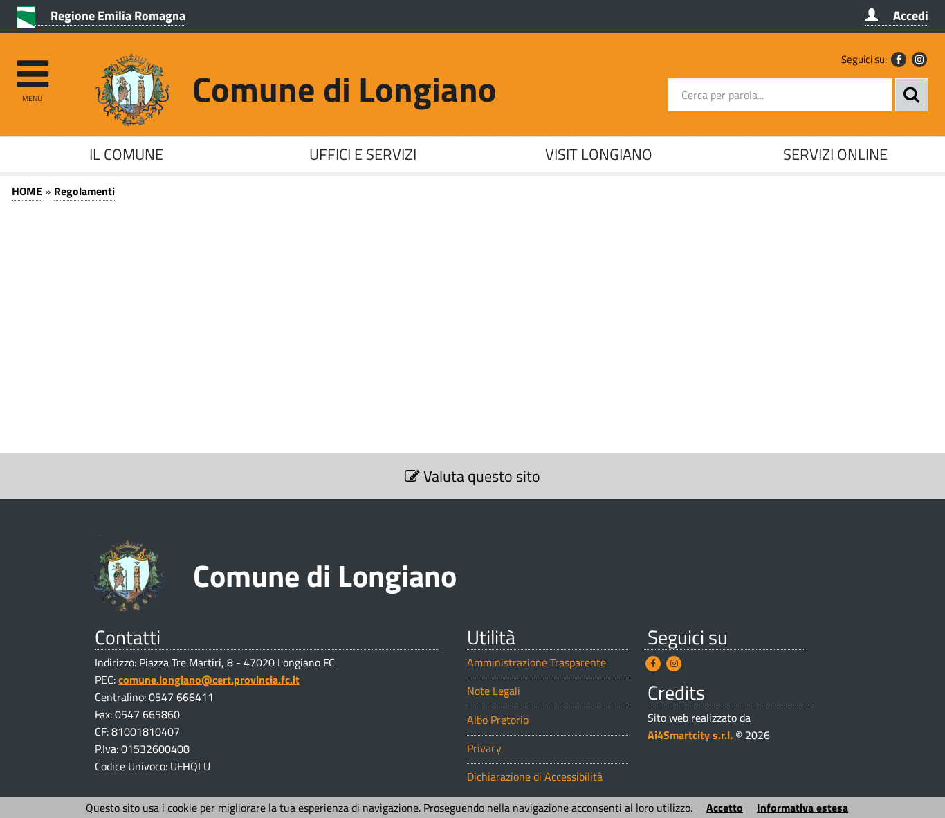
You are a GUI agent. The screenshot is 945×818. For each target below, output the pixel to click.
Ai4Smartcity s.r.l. (690, 735)
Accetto (724, 807)
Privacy (484, 748)
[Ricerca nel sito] (911, 94)
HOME (27, 191)
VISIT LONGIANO (598, 154)
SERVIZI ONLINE (835, 154)
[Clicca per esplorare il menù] (32, 67)
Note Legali (493, 691)
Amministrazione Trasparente (536, 662)
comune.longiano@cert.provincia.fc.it (209, 679)
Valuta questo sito (480, 476)
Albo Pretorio (498, 720)
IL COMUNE (126, 154)
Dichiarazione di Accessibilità (535, 776)
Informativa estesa (802, 807)
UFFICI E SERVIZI (362, 154)
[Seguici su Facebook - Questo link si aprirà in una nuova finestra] (898, 59)
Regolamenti (84, 191)
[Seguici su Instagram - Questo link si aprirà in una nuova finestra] (919, 59)
